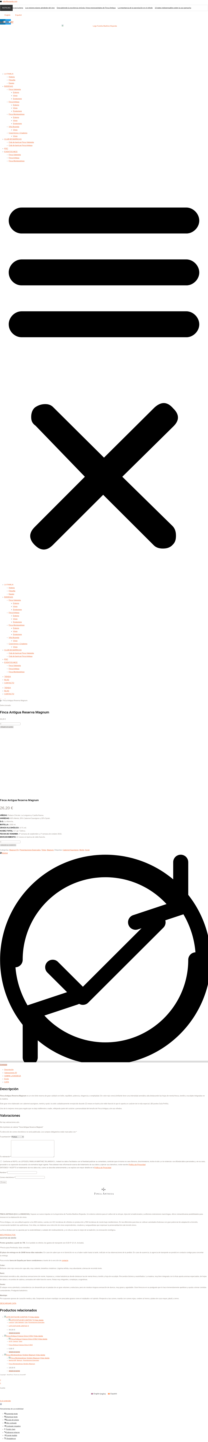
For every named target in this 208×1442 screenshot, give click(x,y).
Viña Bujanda (14, 127)
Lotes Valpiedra (19, 1322)
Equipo (11, 83)
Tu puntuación (5, 1137)
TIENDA (7, 677)
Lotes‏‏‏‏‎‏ (26, 1322)
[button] (104, 373)
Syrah (87, 850)
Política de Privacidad (137, 1165)
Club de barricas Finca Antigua (20, 145)
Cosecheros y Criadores (18, 133)
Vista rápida (34, 1317)
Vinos (15, 96)
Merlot (81, 850)
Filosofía (12, 80)
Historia (12, 77)
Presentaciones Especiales (30, 850)
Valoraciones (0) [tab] (10, 1073)
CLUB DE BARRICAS (13, 139)
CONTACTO (9, 683)
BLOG (6, 680)
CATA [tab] (6, 1082)
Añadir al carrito (7, 727)
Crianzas (11, 1322)
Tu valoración (5, 1157)
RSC (6, 148)
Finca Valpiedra (15, 89)
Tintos (43, 850)
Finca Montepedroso (16, 114)
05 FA (10, 1341)
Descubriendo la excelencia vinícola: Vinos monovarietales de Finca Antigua (86, 8)
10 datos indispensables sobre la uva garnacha (173, 8)
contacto (65, 1260)
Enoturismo (17, 99)
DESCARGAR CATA (8, 1303)
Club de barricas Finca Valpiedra (21, 142)
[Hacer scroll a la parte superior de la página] (0, 1377)
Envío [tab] (6, 1079)
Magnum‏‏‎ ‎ (50, 850)
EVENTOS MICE (11, 152)
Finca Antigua (14, 102)
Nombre (3, 1172)
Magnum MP (12, 1360)
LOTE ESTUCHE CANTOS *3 (19, 1326)
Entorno (16, 92)
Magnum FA (14, 850)
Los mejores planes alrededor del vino (40, 8)
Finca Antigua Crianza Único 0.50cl (21, 1345)
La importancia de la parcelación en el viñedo (135, 8)
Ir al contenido (5, 1401)
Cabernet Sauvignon (71, 850)
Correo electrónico (7, 1177)
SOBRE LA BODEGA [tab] (12, 1076)
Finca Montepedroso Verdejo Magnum (22, 1364)
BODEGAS (8, 86)
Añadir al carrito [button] (14, 1333)
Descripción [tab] (9, 1070)
